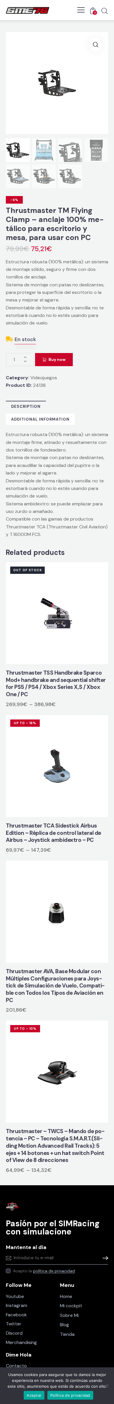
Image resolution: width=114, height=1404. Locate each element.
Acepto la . (44, 1271)
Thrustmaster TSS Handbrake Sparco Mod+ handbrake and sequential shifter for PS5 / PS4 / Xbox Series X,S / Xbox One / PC (56, 683)
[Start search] (104, 10)
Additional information (40, 419)
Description (26, 406)
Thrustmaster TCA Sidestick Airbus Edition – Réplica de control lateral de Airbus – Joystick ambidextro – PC (53, 833)
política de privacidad (54, 1271)
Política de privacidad (70, 1395)
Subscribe (103, 1258)
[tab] (26, 406)
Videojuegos (43, 378)
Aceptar (34, 1395)
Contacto (16, 1366)
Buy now (57, 359)
